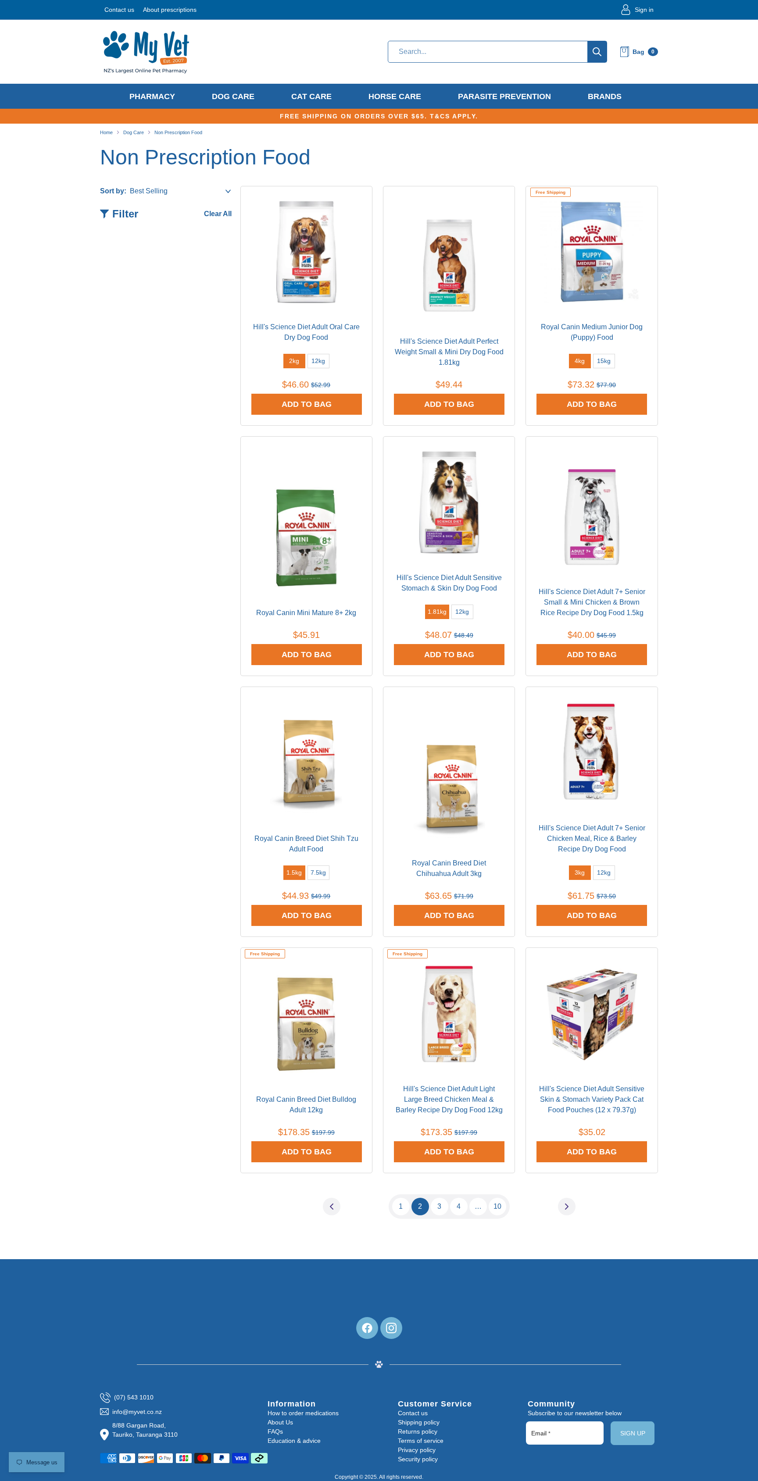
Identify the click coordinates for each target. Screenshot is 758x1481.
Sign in (644, 9)
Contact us (119, 9)
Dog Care (133, 132)
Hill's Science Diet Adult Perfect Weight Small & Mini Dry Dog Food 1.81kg (449, 352)
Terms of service (420, 1440)
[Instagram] (391, 1328)
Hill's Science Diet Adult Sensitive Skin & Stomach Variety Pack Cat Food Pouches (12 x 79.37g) (591, 1099)
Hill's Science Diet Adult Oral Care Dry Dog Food (306, 332)
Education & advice (294, 1440)
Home (106, 132)
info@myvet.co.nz (137, 1411)
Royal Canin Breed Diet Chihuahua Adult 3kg (449, 868)
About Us (280, 1422)
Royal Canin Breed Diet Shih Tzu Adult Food (306, 844)
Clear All (218, 213)
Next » (567, 1206)
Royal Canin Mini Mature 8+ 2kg (306, 612)
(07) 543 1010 (134, 1397)
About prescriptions (170, 9)
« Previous (332, 1206)
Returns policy (417, 1431)
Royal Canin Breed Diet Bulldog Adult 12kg (306, 1105)
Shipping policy (419, 1422)
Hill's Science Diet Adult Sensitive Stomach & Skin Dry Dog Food (449, 583)
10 (497, 1206)
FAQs (275, 1431)
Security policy (418, 1459)
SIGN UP (632, 1433)
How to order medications (303, 1413)
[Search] (597, 51)
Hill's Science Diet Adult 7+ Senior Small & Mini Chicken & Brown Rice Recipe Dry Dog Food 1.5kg (592, 602)
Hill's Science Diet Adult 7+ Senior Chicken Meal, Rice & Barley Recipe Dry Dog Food (592, 838)
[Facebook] (367, 1328)
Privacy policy (417, 1449)
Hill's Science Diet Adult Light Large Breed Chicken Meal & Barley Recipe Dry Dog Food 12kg (449, 1099)
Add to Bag (307, 404)
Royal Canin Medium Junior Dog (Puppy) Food (592, 332)
